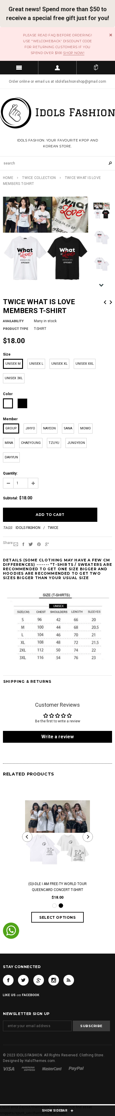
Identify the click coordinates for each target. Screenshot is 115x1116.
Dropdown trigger (57, 67)
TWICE (53, 528)
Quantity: (10, 473)
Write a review (57, 736)
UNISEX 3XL (14, 378)
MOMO (85, 428)
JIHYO (30, 428)
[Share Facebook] (23, 544)
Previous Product (105, 302)
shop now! (73, 53)
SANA (68, 428)
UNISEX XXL (84, 364)
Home (8, 178)
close (110, 35)
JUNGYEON (76, 443)
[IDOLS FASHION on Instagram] (53, 980)
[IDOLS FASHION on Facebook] (8, 980)
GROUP (11, 428)
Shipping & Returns (27, 681)
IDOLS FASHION (28, 528)
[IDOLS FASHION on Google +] (38, 980)
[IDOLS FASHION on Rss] (68, 980)
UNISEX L (36, 364)
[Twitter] (31, 544)
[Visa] (8, 1069)
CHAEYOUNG (31, 443)
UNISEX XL (59, 364)
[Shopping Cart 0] (96, 67)
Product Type (15, 329)
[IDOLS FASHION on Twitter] (23, 980)
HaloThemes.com (40, 1061)
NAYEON (49, 428)
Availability (13, 321)
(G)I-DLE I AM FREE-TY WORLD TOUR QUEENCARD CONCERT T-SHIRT (57, 887)
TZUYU (54, 443)
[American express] (28, 1069)
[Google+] (47, 544)
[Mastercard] (52, 1069)
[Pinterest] (39, 544)
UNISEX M (13, 364)
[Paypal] (76, 1069)
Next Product (111, 302)
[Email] (16, 544)
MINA (9, 443)
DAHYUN (11, 457)
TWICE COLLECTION (39, 178)
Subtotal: (10, 498)
